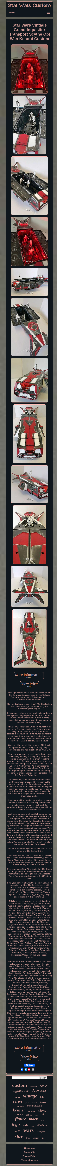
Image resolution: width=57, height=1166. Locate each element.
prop (27, 1102)
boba (32, 1126)
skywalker (20, 1106)
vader (17, 1097)
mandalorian (34, 1105)
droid (28, 1137)
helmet (34, 1103)
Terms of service (29, 1160)
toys (42, 1120)
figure (20, 1118)
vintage (30, 1095)
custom (19, 1085)
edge (36, 1115)
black (33, 1119)
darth (17, 1131)
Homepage (29, 1148)
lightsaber (21, 1090)
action (36, 1138)
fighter (29, 1115)
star (19, 1136)
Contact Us (29, 1152)
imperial (33, 1087)
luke (42, 1097)
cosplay (19, 1114)
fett (43, 1138)
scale (43, 1086)
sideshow (42, 1125)
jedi (25, 1125)
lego (16, 1124)
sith (42, 1114)
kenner (19, 1110)
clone (42, 1110)
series (18, 1101)
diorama (39, 1091)
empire (31, 1110)
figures (43, 1102)
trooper (41, 1131)
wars (28, 1130)
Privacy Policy (30, 1156)
